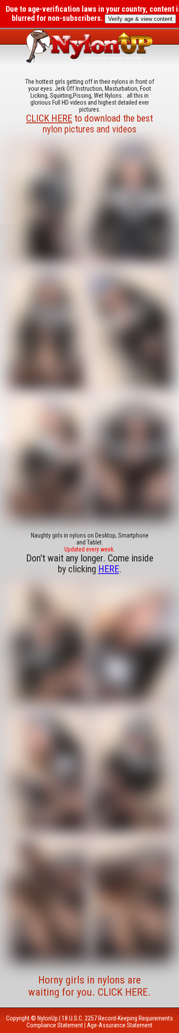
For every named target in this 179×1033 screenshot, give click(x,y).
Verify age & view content (140, 19)
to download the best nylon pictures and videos (89, 124)
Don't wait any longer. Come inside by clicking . (89, 563)
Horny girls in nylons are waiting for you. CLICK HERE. (89, 986)
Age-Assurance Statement (119, 1025)
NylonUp (47, 1018)
